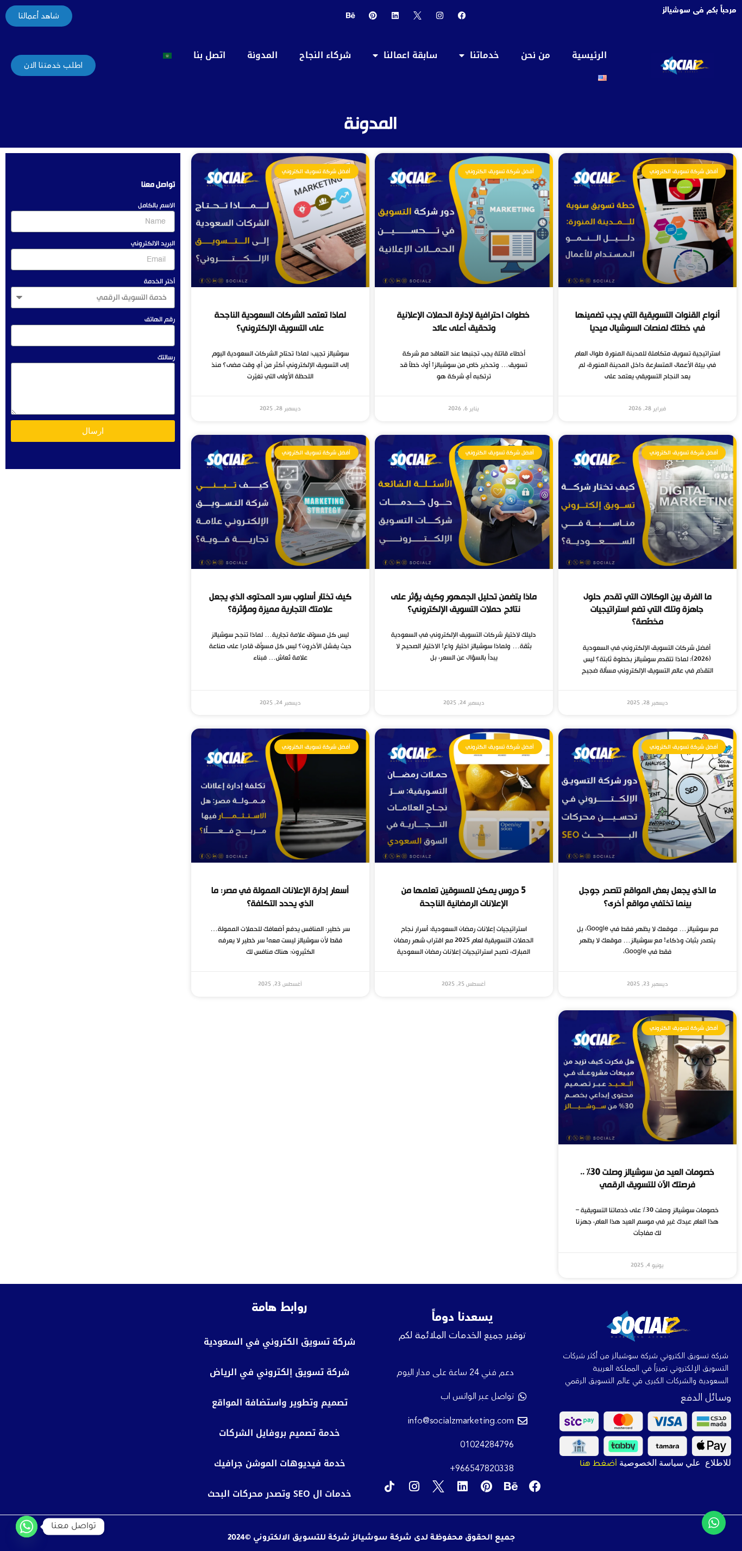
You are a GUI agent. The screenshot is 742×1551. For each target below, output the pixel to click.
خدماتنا (484, 55)
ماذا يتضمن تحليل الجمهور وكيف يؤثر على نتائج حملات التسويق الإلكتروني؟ (464, 603)
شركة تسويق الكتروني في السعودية (279, 1341)
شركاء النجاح (325, 55)
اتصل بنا (209, 55)
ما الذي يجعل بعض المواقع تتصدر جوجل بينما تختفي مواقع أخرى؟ (647, 896)
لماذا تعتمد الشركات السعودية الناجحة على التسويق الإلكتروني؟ (280, 321)
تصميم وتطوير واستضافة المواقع (280, 1402)
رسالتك (166, 357)
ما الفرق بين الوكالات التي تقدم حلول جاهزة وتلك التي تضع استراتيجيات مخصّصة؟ (647, 609)
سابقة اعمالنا (410, 55)
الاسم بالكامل (156, 205)
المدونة (262, 55)
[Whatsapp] (26, 1526)
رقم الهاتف (159, 319)
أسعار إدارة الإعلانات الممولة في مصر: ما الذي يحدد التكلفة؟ (280, 896)
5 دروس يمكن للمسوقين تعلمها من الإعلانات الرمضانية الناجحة (463, 896)
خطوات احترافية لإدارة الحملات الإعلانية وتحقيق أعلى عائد (463, 321)
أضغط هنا (598, 1464)
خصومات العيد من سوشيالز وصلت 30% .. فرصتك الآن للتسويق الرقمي (647, 1178)
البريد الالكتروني (153, 243)
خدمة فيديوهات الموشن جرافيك (279, 1463)
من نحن (535, 55)
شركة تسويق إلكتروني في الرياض (279, 1372)
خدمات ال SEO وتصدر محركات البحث (279, 1493)
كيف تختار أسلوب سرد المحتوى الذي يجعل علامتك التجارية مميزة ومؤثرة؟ (280, 603)
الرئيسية (589, 55)
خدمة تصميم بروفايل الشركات (279, 1433)
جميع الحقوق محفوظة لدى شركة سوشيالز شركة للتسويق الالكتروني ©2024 (371, 1538)
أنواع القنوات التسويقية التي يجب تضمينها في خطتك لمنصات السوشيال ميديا (647, 321)
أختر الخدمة (159, 281)
